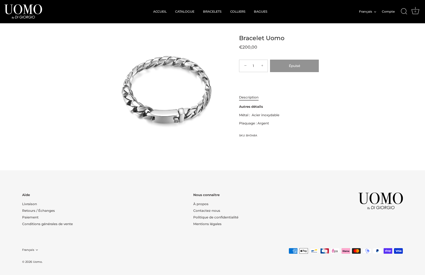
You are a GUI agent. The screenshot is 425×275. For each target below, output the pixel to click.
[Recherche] (404, 11)
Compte (388, 12)
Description (249, 97)
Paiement (30, 217)
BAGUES (260, 12)
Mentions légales (207, 224)
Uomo (37, 261)
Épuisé (294, 66)
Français (365, 12)
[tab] (251, 97)
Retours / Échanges (38, 210)
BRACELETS (212, 12)
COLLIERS (237, 12)
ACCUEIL (160, 12)
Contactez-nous (206, 210)
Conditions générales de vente (47, 224)
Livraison (29, 204)
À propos (201, 204)
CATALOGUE (184, 12)
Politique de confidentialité (215, 217)
